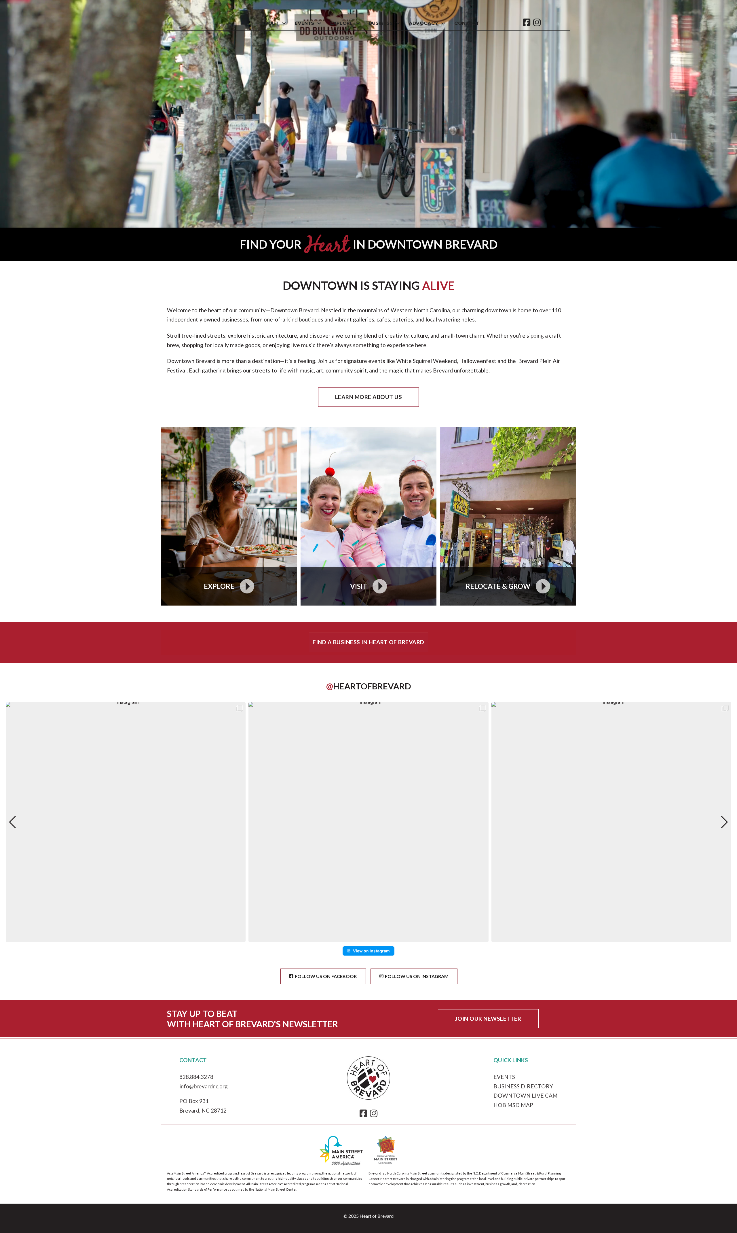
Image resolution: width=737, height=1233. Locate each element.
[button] (368, 938)
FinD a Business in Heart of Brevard (368, 642)
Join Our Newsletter (488, 1018)
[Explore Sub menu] (358, 23)
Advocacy (423, 23)
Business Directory (523, 1086)
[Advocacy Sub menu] (443, 23)
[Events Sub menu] (319, 23)
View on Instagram (371, 950)
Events (304, 23)
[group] (126, 822)
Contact (466, 23)
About (270, 23)
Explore (341, 23)
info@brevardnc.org (203, 1086)
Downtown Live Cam (525, 1095)
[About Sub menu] (284, 23)
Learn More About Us (368, 397)
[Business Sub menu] (398, 23)
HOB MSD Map (513, 1105)
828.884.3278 (196, 1076)
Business (381, 23)
